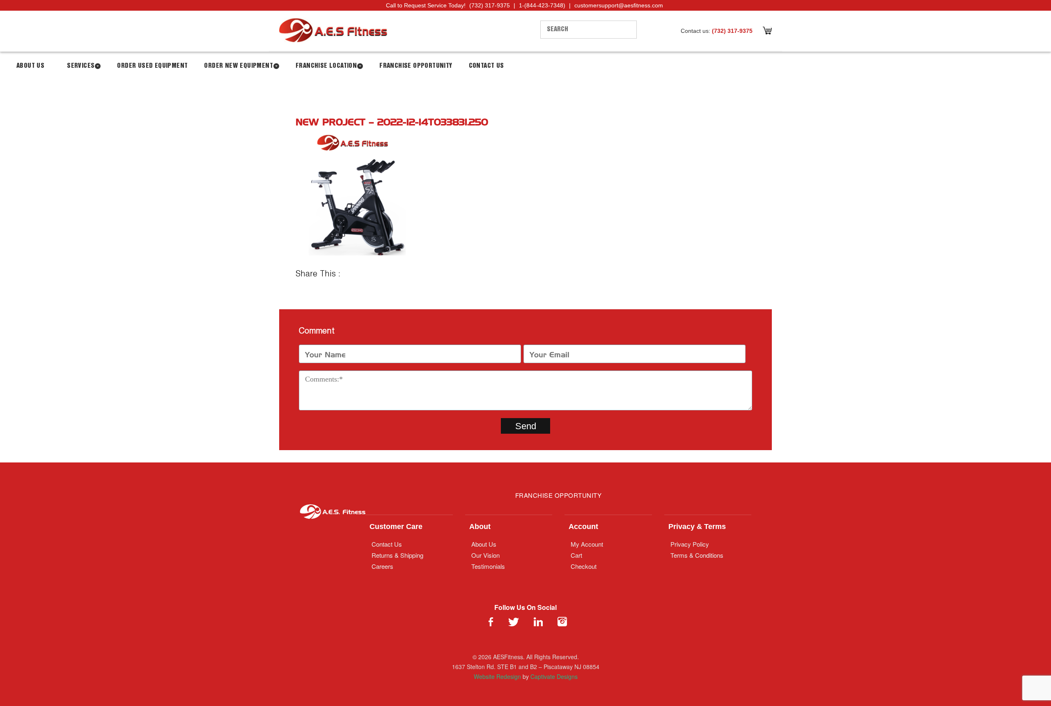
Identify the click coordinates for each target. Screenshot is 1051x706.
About (480, 526)
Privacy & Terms (697, 526)
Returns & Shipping (397, 555)
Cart (576, 555)
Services (80, 66)
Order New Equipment (238, 66)
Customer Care (395, 526)
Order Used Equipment (152, 66)
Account (583, 526)
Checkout (584, 566)
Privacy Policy (689, 544)
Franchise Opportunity (415, 66)
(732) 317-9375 (489, 5)
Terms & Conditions (696, 555)
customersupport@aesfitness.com (618, 5)
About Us (30, 66)
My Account (587, 544)
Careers (382, 566)
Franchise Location (326, 66)
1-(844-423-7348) (542, 5)
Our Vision (485, 555)
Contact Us (486, 66)
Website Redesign (497, 676)
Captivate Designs (554, 676)
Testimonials (488, 566)
